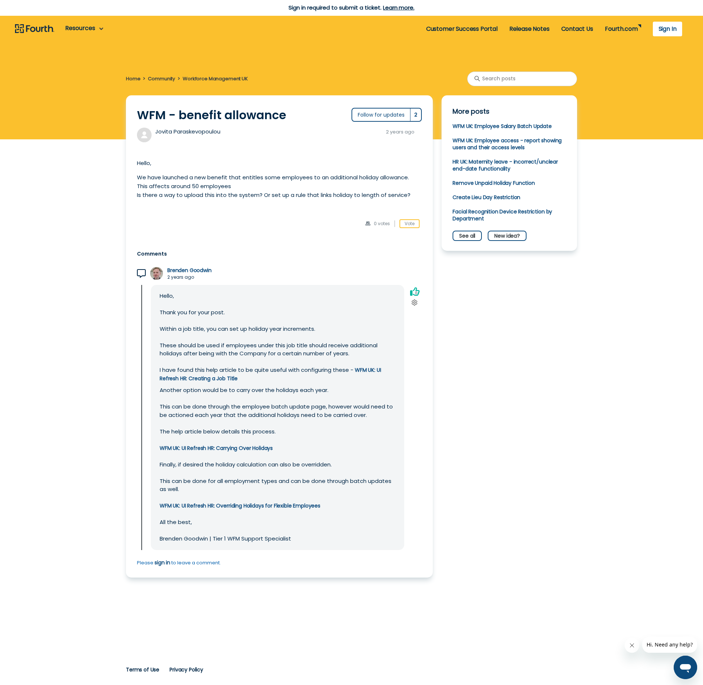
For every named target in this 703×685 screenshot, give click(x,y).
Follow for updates (381, 114)
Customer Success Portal (462, 29)
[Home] (34, 29)
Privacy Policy (186, 669)
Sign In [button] (668, 29)
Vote (409, 223)
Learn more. (398, 7)
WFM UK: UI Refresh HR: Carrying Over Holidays (216, 448)
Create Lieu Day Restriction (486, 197)
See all (467, 235)
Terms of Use (142, 669)
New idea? (507, 235)
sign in (162, 562)
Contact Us (577, 29)
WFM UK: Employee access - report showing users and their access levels (507, 144)
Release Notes (529, 29)
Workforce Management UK (215, 78)
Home (133, 78)
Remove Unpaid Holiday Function (494, 183)
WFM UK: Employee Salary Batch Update (502, 126)
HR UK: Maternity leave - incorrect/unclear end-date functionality (505, 165)
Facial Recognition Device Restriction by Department (502, 215)
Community (161, 78)
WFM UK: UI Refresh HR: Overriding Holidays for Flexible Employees (240, 505)
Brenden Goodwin (189, 270)
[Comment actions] (414, 302)
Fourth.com (621, 29)
